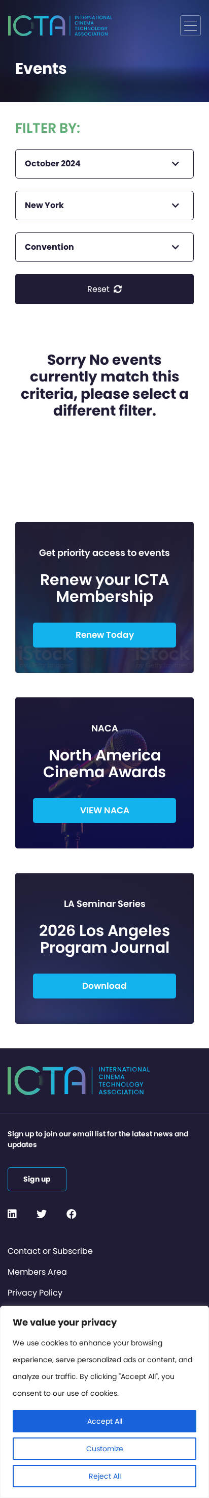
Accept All (104, 1421)
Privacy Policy (35, 1293)
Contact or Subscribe (50, 1251)
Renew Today (105, 635)
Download (104, 986)
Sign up (37, 1179)
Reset (99, 289)
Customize (104, 1449)
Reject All (105, 1476)
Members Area (37, 1272)
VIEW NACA (104, 810)
